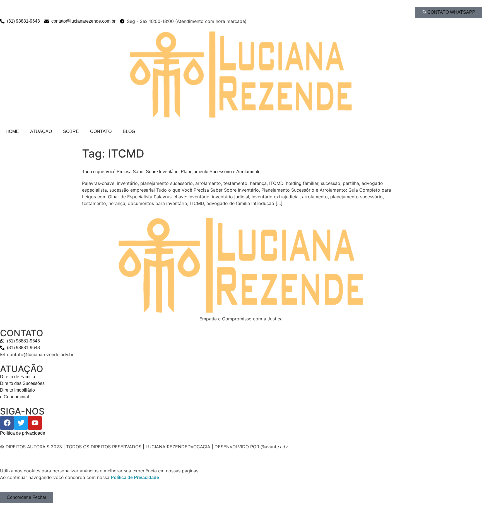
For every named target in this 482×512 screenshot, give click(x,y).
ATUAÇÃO (41, 131)
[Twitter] (21, 423)
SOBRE (71, 131)
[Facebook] (7, 423)
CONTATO (101, 131)
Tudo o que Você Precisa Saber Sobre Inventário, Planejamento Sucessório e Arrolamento (171, 171)
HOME (12, 131)
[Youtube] (35, 423)
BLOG (129, 131)
